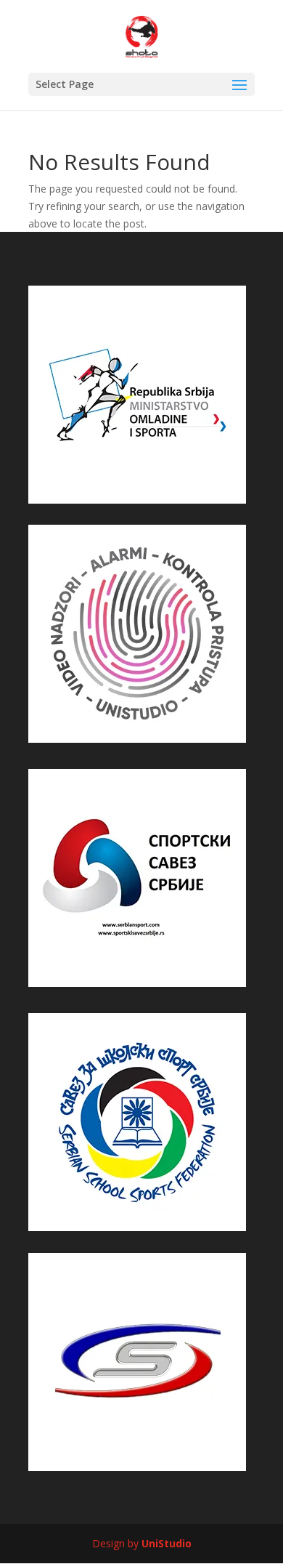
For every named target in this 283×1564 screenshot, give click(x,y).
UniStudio (167, 1543)
